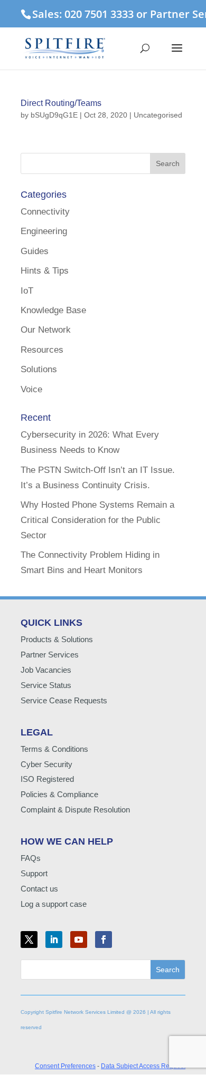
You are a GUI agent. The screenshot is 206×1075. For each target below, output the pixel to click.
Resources (42, 350)
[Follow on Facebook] (103, 939)
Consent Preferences (65, 1066)
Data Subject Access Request (143, 1066)
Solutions (39, 369)
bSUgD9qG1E (54, 115)
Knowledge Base (53, 310)
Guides (35, 251)
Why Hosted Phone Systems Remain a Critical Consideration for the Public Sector (97, 520)
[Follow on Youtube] (78, 939)
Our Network (46, 330)
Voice (31, 389)
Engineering (44, 231)
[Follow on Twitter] (29, 939)
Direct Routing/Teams (61, 103)
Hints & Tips (45, 271)
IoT (27, 291)
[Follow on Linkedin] (53, 939)
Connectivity (45, 212)
